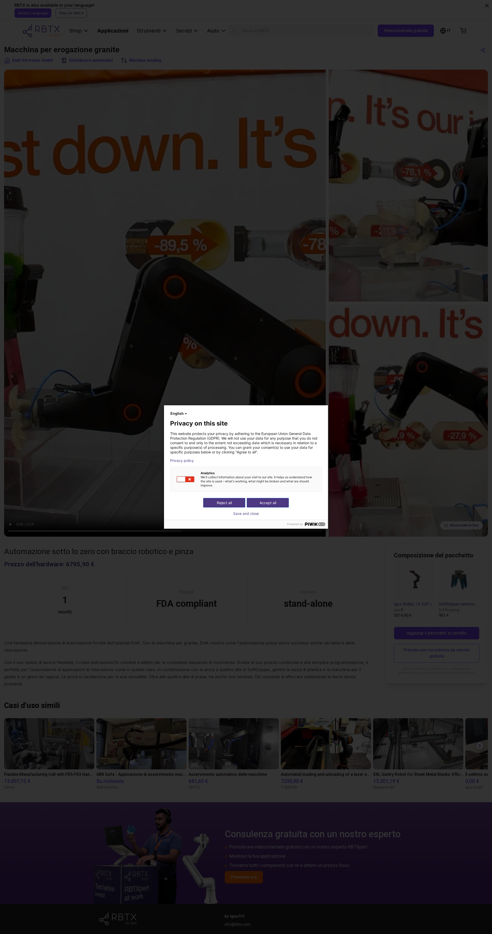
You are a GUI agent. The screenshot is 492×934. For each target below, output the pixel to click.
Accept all (268, 503)
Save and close (246, 514)
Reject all (224, 503)
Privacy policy (182, 461)
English (177, 413)
